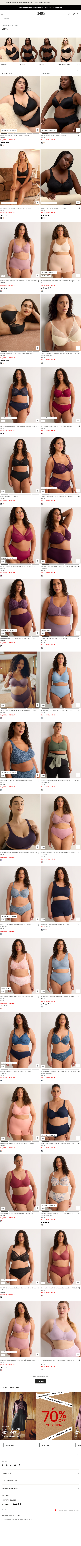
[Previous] (74, 71)
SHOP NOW (45, 1445)
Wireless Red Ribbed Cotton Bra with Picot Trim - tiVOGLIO (18, 1213)
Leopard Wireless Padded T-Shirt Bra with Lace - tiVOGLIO (18, 638)
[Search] (2, 19)
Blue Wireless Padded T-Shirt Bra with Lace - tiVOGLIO (58, 710)
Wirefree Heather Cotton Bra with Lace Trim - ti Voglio (58, 281)
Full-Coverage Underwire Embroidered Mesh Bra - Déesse (18, 426)
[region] (40, 7)
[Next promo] (77, 7)
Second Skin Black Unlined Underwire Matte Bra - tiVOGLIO (59, 1143)
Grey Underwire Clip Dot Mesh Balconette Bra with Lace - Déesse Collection (59, 354)
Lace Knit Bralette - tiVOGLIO (9, 496)
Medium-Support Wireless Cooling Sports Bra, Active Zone (18, 852)
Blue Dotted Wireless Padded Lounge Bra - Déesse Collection (16, 1072)
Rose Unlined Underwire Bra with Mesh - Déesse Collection (18, 281)
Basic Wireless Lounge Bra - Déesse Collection (15, 135)
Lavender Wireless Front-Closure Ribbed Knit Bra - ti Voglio (57, 1361)
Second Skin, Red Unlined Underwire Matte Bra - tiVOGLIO (59, 1288)
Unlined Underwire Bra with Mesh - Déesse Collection (17, 353)
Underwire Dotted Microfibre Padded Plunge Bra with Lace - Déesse (59, 567)
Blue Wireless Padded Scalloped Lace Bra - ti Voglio (57, 997)
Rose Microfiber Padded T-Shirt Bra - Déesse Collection (18, 1360)
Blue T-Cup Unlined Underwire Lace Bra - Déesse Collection (15, 925)
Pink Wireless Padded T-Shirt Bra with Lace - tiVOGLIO (17, 1143)
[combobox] (41, 19)
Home (3, 25)
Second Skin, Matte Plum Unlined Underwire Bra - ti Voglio (18, 710)
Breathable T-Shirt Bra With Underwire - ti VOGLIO (16, 208)
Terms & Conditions (7, 1516)
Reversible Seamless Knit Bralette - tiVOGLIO (55, 924)
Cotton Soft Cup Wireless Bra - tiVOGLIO (53, 208)
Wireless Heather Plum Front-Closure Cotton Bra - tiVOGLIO (56, 639)
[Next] (77, 71)
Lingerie (10, 25)
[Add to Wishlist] (39, 135)
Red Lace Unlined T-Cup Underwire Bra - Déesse (56, 426)
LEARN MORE (10, 1445)
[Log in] (69, 14)
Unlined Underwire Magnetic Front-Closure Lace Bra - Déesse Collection (58, 1214)
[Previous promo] (4, 7)
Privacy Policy (16, 1516)
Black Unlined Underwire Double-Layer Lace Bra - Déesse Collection (18, 1289)
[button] (2, 14)
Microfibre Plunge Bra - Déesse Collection (54, 135)
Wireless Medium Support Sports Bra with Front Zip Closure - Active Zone (59, 781)
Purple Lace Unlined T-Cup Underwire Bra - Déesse (57, 496)
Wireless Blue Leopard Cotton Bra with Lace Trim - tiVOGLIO (16, 781)
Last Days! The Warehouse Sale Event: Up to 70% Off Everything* (40, 8)
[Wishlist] (74, 14)
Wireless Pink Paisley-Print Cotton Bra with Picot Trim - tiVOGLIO (17, 997)
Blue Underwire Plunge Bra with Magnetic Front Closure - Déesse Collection (59, 1072)
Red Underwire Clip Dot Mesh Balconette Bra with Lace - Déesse (18, 567)
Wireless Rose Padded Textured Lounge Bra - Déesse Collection (57, 853)
